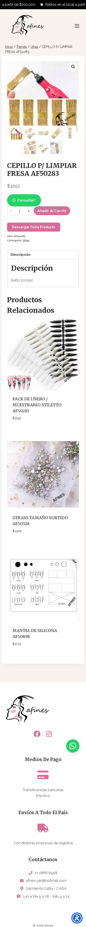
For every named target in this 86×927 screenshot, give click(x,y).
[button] (73, 67)
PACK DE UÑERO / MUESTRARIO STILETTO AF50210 (37, 404)
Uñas (26, 240)
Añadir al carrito (52, 211)
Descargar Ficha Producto (33, 227)
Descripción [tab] (20, 255)
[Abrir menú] (79, 26)
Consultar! (26, 200)
